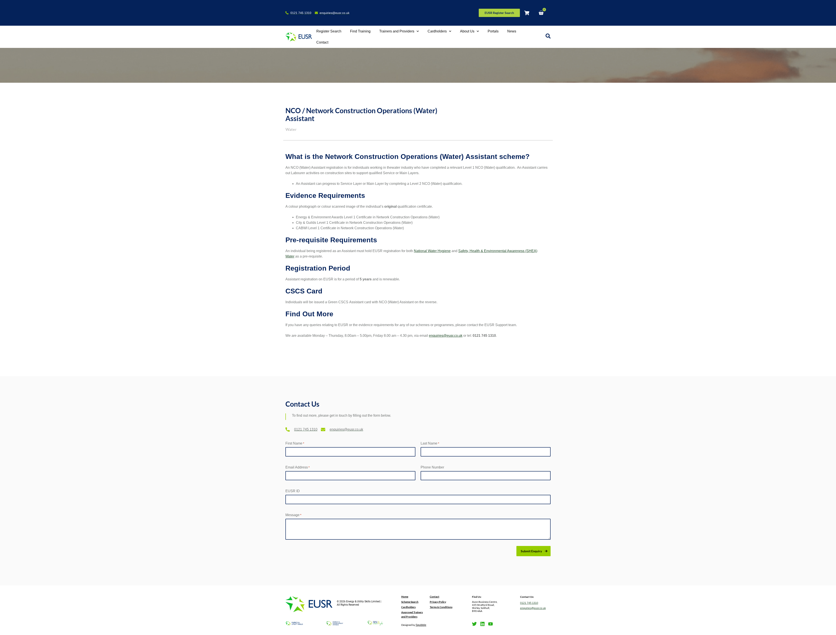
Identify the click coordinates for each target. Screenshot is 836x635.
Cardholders (437, 31)
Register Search (328, 31)
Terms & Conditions (441, 607)
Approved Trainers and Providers (412, 614)
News (511, 31)
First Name (294, 443)
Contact (322, 42)
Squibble (421, 625)
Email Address (297, 467)
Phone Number (432, 467)
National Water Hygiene (432, 251)
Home (404, 596)
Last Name (430, 443)
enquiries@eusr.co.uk (445, 335)
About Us (467, 31)
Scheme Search (409, 601)
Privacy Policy (438, 601)
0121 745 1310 (529, 603)
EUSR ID (292, 491)
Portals (493, 31)
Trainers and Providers (396, 31)
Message (293, 515)
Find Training (360, 31)
